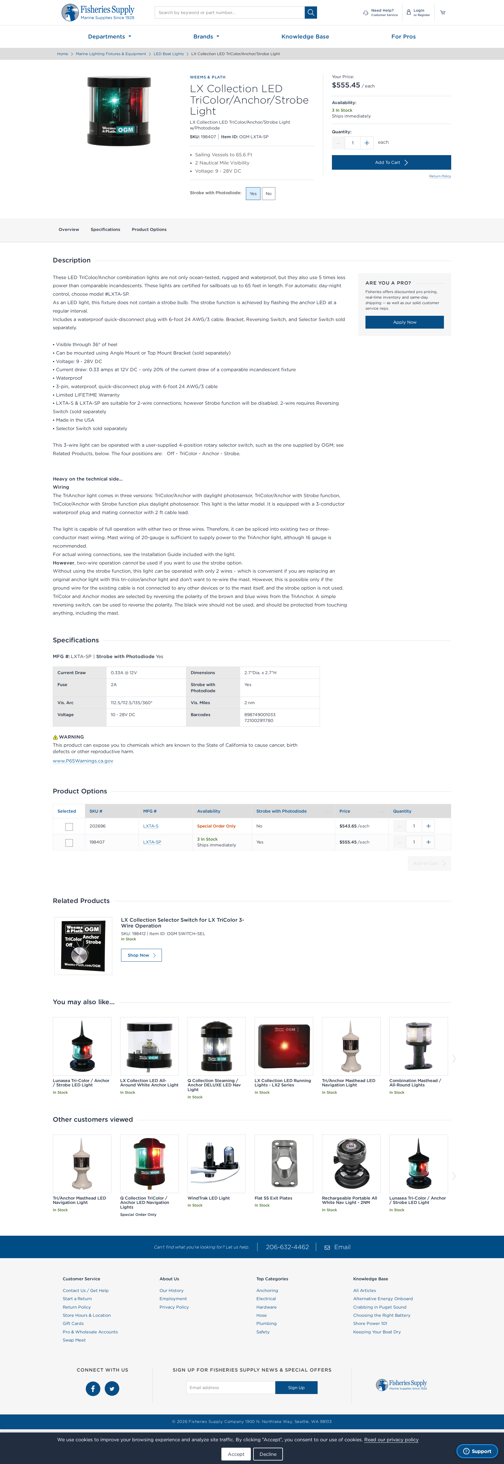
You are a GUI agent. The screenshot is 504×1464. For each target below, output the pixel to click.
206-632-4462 (287, 1247)
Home (62, 53)
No (269, 193)
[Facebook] (93, 1384)
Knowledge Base (305, 36)
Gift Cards (73, 1323)
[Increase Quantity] (367, 142)
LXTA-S (150, 826)
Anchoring (267, 1290)
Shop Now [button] (138, 955)
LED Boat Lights (169, 53)
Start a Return (77, 1298)
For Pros (403, 36)
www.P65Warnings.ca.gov (83, 761)
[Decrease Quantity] (338, 142)
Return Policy (440, 176)
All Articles (364, 1290)
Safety (263, 1332)
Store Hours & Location (87, 1315)
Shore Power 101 (370, 1323)
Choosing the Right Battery (382, 1315)
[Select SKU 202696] (69, 827)
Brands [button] (204, 36)
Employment (173, 1298)
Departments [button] (107, 36)
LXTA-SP (152, 842)
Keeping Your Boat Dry (377, 1332)
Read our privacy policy (391, 1439)
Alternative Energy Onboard (383, 1298)
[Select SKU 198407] (69, 843)
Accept (236, 1454)
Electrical (266, 1298)
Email (342, 1247)
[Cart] (441, 12)
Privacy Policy (174, 1307)
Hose (261, 1315)
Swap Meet (74, 1340)
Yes (253, 193)
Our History (172, 1290)
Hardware (266, 1307)
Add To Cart (387, 162)
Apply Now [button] (404, 322)
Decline (268, 1454)
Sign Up (296, 1387)
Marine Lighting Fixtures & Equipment (111, 53)
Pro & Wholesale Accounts (90, 1332)
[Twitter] (112, 1384)
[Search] (311, 12)
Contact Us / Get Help (86, 1290)
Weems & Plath (207, 77)
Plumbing (266, 1323)
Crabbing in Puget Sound (380, 1307)
